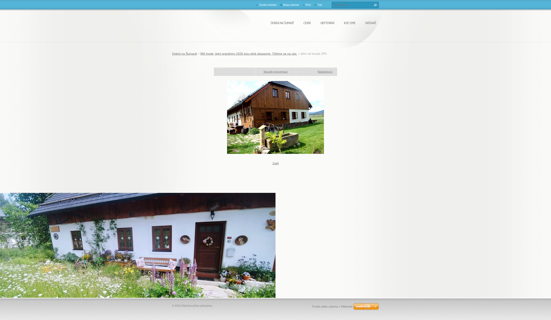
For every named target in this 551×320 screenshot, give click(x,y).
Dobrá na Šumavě (282, 23)
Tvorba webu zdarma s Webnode (332, 306)
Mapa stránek (291, 4)
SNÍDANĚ (370, 23)
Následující (325, 71)
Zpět (275, 163)
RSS (308, 4)
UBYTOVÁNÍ (327, 23)
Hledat (374, 5)
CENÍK (307, 23)
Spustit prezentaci (275, 71)
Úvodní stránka (268, 4)
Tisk (319, 4)
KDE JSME (350, 23)
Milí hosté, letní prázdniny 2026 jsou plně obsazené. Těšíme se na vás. (248, 53)
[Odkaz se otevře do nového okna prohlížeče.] (275, 117)
